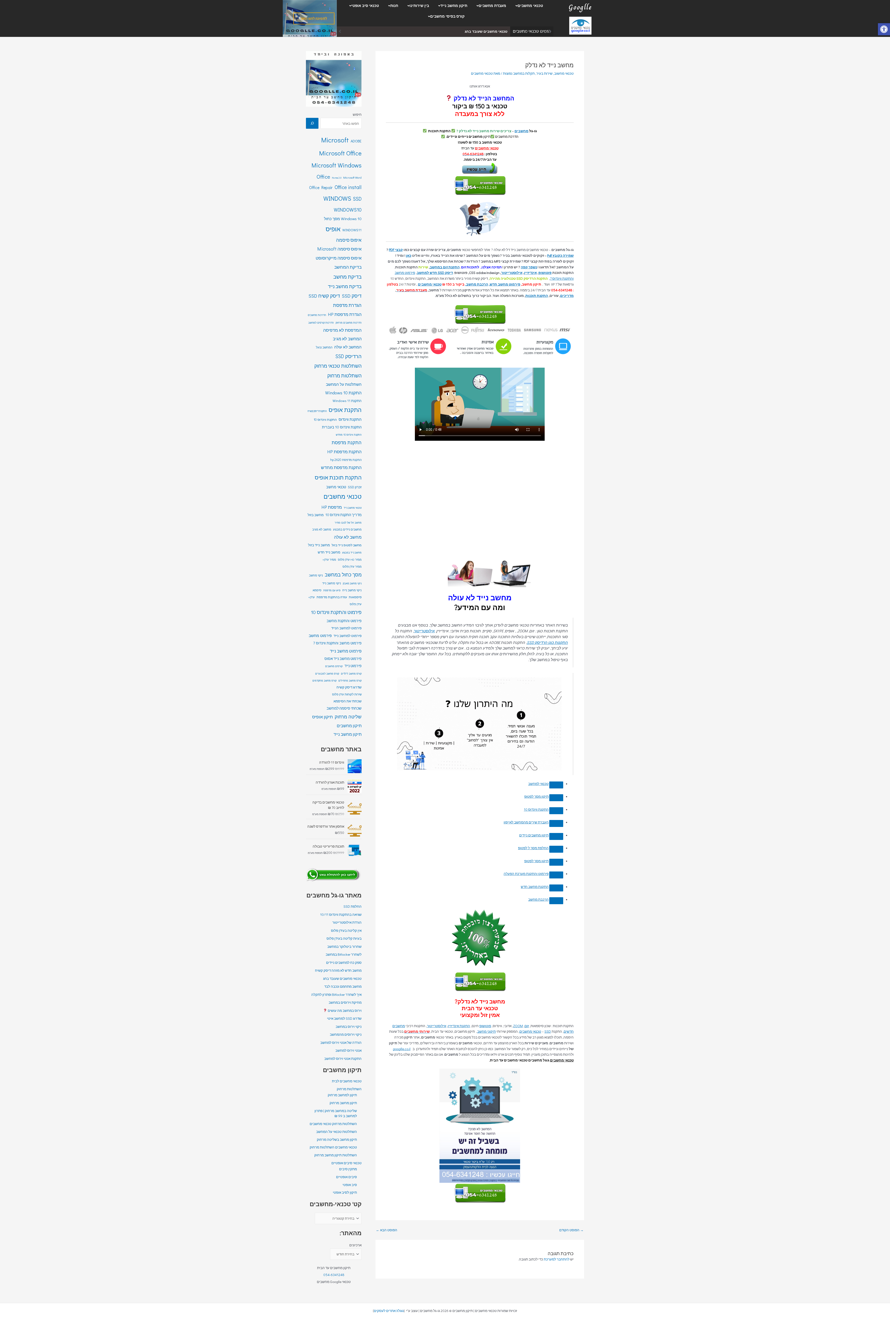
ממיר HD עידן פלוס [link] (350, 559)
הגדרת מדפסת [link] (347, 305)
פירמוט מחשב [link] (320, 635)
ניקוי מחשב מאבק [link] (352, 583)
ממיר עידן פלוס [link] (352, 566)
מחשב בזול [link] (316, 515)
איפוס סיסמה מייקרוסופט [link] (339, 258)
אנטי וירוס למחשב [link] (348, 1050)
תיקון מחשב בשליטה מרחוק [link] (337, 1139)
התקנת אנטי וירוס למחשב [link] (343, 1058)
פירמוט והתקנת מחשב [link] (344, 620)
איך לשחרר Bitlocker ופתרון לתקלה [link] (336, 994)
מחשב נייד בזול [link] (319, 545)
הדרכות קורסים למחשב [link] (321, 322)
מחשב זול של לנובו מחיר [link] (348, 522)
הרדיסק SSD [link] (348, 356)
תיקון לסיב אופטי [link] (345, 1192)
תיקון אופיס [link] (322, 717)
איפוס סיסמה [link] (349, 240)
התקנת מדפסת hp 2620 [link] (346, 460)
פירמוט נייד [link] (353, 665)
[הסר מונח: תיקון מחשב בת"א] (556, 862)
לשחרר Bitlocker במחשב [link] (344, 954)
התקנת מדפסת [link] (347, 442)
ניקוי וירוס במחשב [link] (349, 1026)
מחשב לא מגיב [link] (321, 529)
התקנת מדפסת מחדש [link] (341, 467)
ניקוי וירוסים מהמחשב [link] (346, 1034)
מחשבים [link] (521, 131)
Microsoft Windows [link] (337, 165)
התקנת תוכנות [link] (536, 295)
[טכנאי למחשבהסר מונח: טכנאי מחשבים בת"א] (556, 784)
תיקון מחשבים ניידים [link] (534, 835)
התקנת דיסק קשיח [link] (317, 411)
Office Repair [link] (321, 187)
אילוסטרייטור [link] (511, 272)
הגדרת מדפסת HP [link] (345, 314)
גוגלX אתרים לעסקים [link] (389, 1310)
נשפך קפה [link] (529, 267)
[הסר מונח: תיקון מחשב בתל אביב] (556, 849)
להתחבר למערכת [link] (556, 1259)
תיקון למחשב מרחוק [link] (342, 1095)
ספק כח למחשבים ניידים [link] (344, 962)
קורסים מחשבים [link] (334, 666)
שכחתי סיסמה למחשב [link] (344, 708)
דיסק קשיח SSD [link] (324, 296)
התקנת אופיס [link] (345, 410)
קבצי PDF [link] (396, 249)
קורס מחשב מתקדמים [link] (324, 680)
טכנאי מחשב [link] (336, 486)
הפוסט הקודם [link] (571, 1230)
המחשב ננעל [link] (324, 347)
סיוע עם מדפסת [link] (331, 590)
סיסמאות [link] (355, 597)
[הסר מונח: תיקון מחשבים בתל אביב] (556, 836)
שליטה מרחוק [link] (348, 717)
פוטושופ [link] (545, 272)
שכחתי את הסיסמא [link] (348, 701)
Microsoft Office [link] (340, 153)
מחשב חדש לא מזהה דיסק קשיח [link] (338, 970)
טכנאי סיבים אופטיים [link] (346, 1163)
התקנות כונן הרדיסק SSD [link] (547, 642)
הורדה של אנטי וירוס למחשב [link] (341, 1042)
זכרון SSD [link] (355, 487)
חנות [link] (394, 6)
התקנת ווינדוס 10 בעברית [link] (342, 426)
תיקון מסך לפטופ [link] (536, 796)
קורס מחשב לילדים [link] (351, 673)
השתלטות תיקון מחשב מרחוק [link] (335, 1155)
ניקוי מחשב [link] (316, 575)
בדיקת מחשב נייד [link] (345, 286)
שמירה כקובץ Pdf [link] (560, 255)
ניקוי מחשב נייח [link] (352, 590)
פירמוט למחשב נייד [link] (348, 635)
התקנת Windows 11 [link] (347, 401)
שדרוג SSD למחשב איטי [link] (344, 1018)
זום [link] (526, 1025)
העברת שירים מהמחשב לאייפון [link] (526, 822)
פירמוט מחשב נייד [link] (346, 651)
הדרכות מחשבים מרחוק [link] (349, 322)
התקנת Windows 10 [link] (343, 392)
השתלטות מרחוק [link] (344, 375)
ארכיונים (355, 1245)
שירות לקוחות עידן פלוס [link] (347, 694)
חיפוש (357, 114)
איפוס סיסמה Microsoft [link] (339, 249)
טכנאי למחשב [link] (538, 783)
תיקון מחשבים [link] (349, 725)
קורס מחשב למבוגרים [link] (327, 673)
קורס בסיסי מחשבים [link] (447, 16)
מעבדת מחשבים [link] (492, 6)
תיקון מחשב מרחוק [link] (343, 1102)
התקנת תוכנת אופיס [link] (338, 477)
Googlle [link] (580, 7)
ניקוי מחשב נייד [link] (331, 583)
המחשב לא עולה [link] (348, 347)
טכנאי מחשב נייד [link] (353, 507)
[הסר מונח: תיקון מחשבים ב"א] (556, 810)
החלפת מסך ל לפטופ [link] (533, 848)
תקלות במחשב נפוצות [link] (519, 73)
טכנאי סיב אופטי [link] (365, 6)
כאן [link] (408, 255)
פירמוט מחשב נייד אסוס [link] (343, 658)
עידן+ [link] (311, 597)
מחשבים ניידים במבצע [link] (347, 529)
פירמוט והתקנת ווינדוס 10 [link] (336, 612)
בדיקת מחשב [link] (347, 276)
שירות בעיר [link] (544, 73)
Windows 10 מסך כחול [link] (343, 218)
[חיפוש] (312, 123)
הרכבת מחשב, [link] (476, 284)
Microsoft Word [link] (352, 177)
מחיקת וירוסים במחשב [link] (345, 1002)
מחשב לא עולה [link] (348, 537)
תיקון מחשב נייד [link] (453, 6)
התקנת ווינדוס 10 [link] (536, 809)
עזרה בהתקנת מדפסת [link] (332, 597)
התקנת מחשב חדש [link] (535, 886)
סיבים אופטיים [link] (346, 1176)
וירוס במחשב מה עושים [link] (344, 1010)
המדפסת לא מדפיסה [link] (342, 330)
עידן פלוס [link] (356, 604)
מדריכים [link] (567, 295)
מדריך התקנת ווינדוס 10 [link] (343, 514)
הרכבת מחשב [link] (538, 899)
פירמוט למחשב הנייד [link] (346, 628)
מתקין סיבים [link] (348, 1169)
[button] (528, 5)
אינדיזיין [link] (530, 272)
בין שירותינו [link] (419, 6)
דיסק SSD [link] (352, 296)
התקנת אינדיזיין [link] (459, 1025)
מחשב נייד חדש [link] (329, 552)
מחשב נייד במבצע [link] (352, 552)
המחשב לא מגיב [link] (347, 338)
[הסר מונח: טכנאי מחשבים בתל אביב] (556, 823)
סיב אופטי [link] (350, 1184)
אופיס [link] (333, 229)
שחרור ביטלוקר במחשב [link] (344, 946)
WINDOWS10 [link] (348, 209)
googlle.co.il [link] (401, 1048)
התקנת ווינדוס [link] (350, 419)
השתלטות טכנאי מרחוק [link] (338, 366)
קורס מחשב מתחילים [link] (350, 680)
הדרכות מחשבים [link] (317, 315)
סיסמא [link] (317, 590)
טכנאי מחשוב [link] (564, 73)
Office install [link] (348, 187)
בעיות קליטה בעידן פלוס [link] (344, 938)
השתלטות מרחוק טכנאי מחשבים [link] (333, 1123)
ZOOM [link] (518, 1025)
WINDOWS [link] (337, 198)
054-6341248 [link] (333, 1274)
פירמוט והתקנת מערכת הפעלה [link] (526, 873)
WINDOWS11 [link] (352, 230)
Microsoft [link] (335, 139)
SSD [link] (547, 1031)
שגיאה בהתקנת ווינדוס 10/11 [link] (341, 914)
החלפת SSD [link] (352, 906)
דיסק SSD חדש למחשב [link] (435, 272)
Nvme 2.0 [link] (336, 177)
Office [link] (323, 176)
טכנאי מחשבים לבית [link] (347, 1081)
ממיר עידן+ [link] (329, 559)
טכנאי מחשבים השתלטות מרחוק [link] (333, 1147)
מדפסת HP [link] (331, 507)
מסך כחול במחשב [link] (343, 574)
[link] (884, 29)
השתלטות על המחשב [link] (344, 384)
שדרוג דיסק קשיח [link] (349, 687)
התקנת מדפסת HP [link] (344, 451)
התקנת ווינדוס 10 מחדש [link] (349, 434)
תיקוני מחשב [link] (486, 1031)
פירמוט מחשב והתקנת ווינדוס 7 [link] (337, 642)
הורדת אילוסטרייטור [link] (347, 922)
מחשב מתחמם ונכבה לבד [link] (486, 31)
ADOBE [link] (356, 140)
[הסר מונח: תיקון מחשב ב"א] (556, 797)
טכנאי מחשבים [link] (530, 6)
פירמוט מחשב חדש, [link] (504, 284)
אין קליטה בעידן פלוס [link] (346, 930)
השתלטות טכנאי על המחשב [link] (336, 1131)
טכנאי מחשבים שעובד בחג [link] (342, 978)
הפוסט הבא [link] (386, 1230)
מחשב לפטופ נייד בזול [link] (347, 545)
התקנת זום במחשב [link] (445, 267)
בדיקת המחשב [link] (348, 267)
